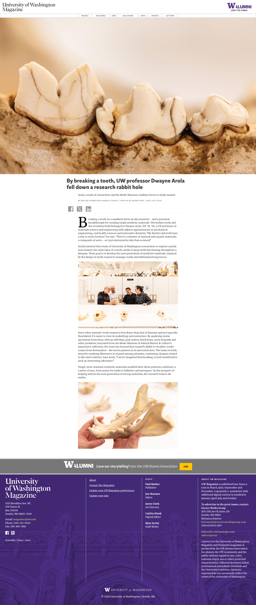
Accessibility (10, 540)
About (92, 480)
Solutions (128, 16)
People (84, 16)
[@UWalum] (79, 209)
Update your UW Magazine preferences (111, 490)
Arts (143, 16)
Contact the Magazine (102, 485)
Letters (170, 16)
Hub (114, 16)
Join (186, 466)
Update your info (99, 495)
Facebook (8, 533)
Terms (28, 540)
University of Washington (128, 590)
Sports (155, 16)
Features (100, 16)
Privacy (20, 540)
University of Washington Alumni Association (78, 464)
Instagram (14, 533)
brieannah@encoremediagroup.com (223, 522)
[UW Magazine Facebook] (70, 209)
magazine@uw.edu (24, 519)
